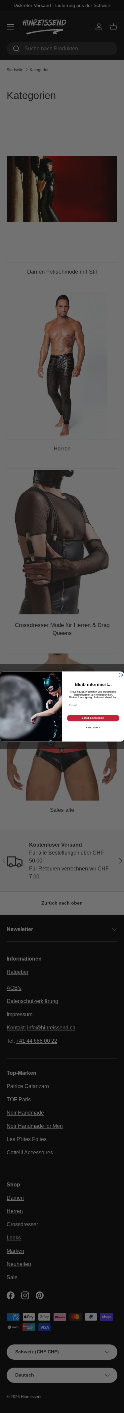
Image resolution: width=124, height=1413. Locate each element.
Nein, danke (93, 728)
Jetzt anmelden (93, 718)
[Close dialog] (121, 675)
